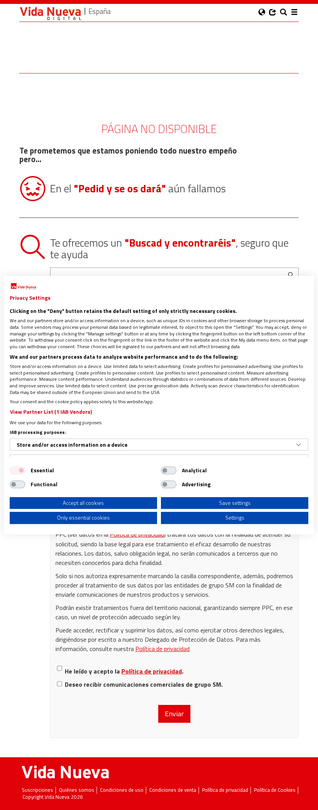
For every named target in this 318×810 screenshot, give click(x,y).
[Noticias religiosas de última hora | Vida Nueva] (50, 13)
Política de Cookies (275, 790)
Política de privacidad (137, 534)
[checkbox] (17, 470)
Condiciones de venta (172, 790)
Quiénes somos (76, 790)
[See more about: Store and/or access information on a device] (299, 445)
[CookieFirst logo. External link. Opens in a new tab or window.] (23, 286)
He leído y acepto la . (124, 671)
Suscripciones (37, 790)
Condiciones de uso (121, 790)
